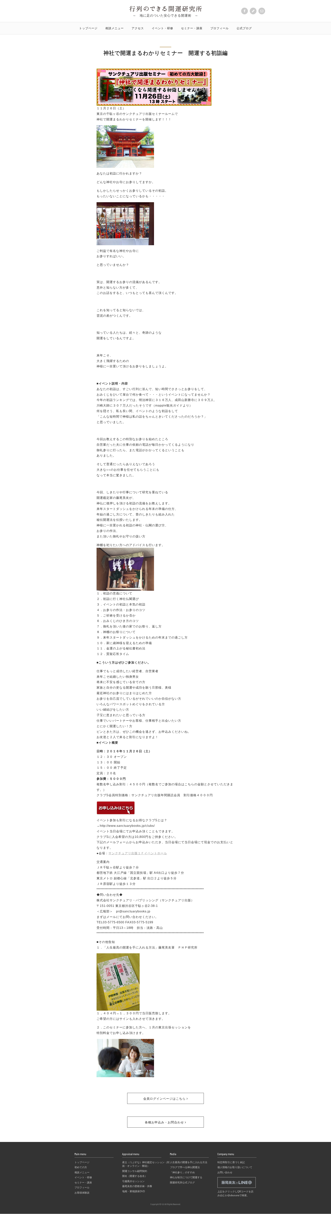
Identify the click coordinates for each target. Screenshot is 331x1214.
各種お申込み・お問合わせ (165, 1122)
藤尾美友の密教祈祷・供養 (137, 1186)
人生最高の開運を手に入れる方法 (188, 1162)
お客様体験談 (82, 1192)
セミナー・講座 (191, 28)
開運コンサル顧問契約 (134, 1171)
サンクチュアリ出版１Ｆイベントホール (137, 853)
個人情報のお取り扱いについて (234, 1167)
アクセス (138, 28)
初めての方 (81, 1167)
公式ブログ (244, 28)
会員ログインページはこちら (165, 1098)
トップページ (88, 28)
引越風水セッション (133, 1181)
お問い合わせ (224, 1172)
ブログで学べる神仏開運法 (185, 1167)
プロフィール (219, 28)
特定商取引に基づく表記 (231, 1162)
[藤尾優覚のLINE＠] (236, 1187)
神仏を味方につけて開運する (186, 1177)
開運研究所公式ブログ (182, 1182)
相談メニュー (114, 28)
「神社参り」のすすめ (182, 1172)
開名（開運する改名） (134, 1176)
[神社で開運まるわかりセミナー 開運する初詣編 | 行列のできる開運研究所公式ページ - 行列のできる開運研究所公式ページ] (165, 10)
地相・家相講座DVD (133, 1191)
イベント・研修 (162, 28)
